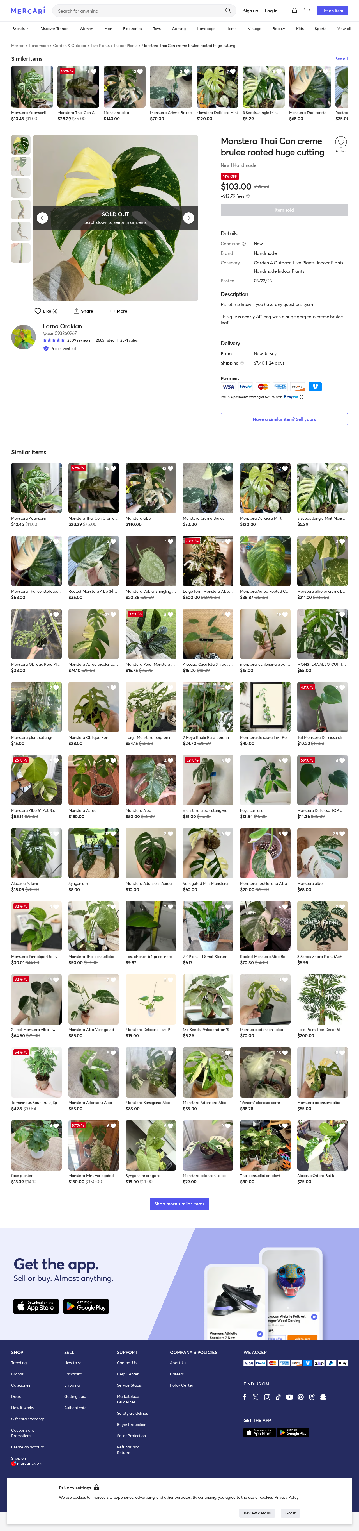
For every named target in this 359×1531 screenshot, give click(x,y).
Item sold (284, 210)
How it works (22, 1407)
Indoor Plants (125, 45)
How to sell (73, 1362)
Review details (257, 1513)
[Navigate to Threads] (311, 1397)
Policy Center (181, 1385)
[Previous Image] (42, 218)
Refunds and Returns (128, 1449)
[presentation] (248, 196)
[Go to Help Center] (243, 243)
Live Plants (100, 45)
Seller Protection (131, 1435)
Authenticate (75, 1407)
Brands (17, 1373)
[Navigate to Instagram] (267, 1397)
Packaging (73, 1373)
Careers (177, 1373)
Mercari (17, 45)
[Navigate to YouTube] (289, 1397)
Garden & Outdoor (69, 45)
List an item (332, 10)
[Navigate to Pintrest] (300, 1397)
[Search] (228, 10)
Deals (16, 1396)
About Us (178, 1362)
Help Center (127, 1373)
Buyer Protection (131, 1424)
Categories (20, 1385)
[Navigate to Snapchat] (323, 1397)
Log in (271, 10)
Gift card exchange (28, 1418)
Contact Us (126, 1362)
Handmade (39, 45)
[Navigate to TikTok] (278, 1397)
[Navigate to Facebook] (244, 1397)
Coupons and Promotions (23, 1432)
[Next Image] (189, 218)
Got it (290, 1513)
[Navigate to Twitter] (255, 1397)
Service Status (129, 1385)
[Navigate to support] (248, 1363)
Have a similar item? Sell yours (284, 419)
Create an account (27, 1447)
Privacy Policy (286, 1497)
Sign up (250, 10)
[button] (294, 10)
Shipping (72, 1385)
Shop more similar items (179, 1204)
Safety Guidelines (132, 1413)
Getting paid (75, 1396)
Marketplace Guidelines (128, 1399)
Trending (19, 1362)
